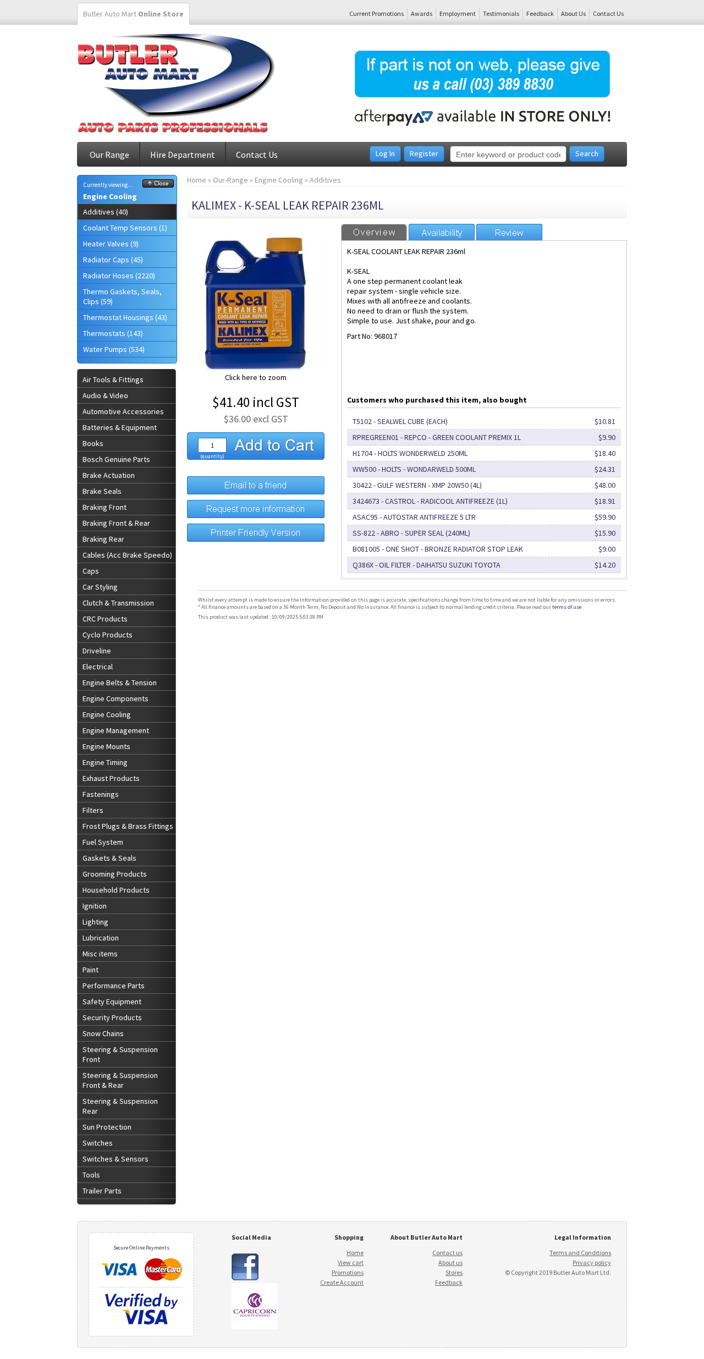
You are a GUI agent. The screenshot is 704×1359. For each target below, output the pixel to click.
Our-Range (230, 180)
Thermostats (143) (113, 333)
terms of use (566, 606)
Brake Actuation (108, 475)
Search (586, 153)
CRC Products (105, 619)
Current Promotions (376, 13)
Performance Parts (113, 986)
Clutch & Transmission (118, 603)
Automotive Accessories (123, 411)
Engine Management (115, 730)
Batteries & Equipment (119, 427)
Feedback (540, 13)
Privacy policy (592, 1262)
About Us (573, 13)
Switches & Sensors (115, 1159)
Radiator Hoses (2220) (119, 275)
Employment (457, 13)
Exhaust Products (111, 778)
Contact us (447, 1252)
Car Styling (100, 587)
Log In (385, 153)
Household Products (116, 890)
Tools (91, 1175)
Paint (90, 970)
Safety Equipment (111, 1001)
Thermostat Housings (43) (125, 317)
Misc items (100, 954)
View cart (351, 1262)
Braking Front (104, 507)
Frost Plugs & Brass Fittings (127, 826)
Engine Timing (105, 762)
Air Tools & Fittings (113, 379)
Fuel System (102, 842)
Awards (421, 13)
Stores (454, 1272)
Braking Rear (103, 539)
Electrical (97, 667)
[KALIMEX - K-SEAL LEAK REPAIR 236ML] (255, 370)
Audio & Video (105, 395)
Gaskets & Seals (109, 858)
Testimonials (501, 13)
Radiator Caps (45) (113, 260)
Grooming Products (114, 874)
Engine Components (115, 698)
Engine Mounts (106, 746)
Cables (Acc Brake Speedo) (127, 555)
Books (92, 443)
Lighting (95, 922)
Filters (92, 810)
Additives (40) (105, 212)
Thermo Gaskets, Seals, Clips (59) (122, 296)
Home (196, 180)
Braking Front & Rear (116, 523)
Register (424, 153)
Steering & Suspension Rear (120, 1106)
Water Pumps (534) (114, 349)
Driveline (96, 651)
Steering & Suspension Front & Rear (120, 1080)
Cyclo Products (107, 635)
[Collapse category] (158, 185)
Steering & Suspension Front (120, 1054)
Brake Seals (102, 491)
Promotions (348, 1272)
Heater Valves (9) (111, 244)
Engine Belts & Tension (119, 682)
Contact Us (608, 13)
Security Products (112, 1017)
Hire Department (182, 154)
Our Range (109, 154)
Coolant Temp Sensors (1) (125, 228)
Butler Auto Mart (133, 14)
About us (450, 1262)
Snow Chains (103, 1033)
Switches (97, 1143)
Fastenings (100, 794)
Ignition (94, 906)
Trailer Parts (102, 1191)
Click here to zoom (256, 377)
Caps (90, 571)
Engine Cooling (110, 196)
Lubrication (100, 938)
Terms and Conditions (580, 1252)
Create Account (342, 1282)
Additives (325, 180)
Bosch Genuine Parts (116, 459)
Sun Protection (106, 1127)
